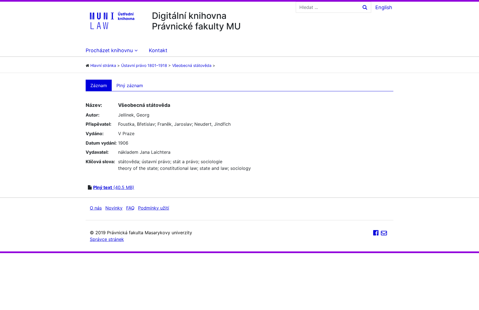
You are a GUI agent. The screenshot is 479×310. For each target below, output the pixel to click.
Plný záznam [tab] (129, 85)
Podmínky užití (153, 208)
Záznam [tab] (98, 85)
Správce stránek (107, 239)
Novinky (114, 208)
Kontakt (158, 50)
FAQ (130, 208)
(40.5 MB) (113, 187)
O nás (96, 208)
